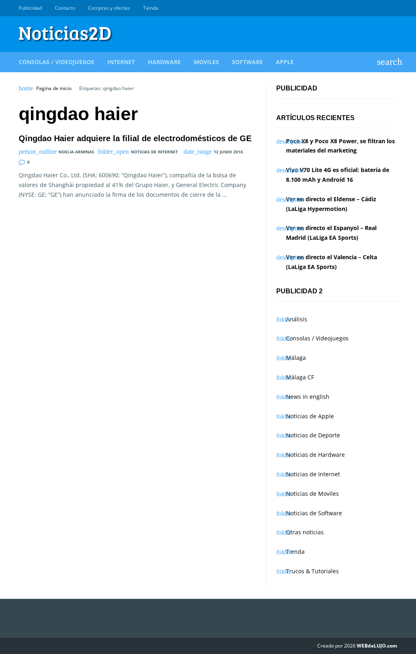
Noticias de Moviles (312, 493)
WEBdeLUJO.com (377, 645)
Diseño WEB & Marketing (383, 8)
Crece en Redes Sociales (393, 8)
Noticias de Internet (154, 152)
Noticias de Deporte (313, 435)
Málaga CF (300, 377)
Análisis (296, 319)
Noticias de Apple (310, 416)
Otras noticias (305, 532)
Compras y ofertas (109, 7)
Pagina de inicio (54, 88)
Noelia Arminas (76, 152)
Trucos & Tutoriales (312, 571)
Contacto (65, 7)
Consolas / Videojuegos (56, 62)
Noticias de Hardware (315, 454)
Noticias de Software (314, 513)
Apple (285, 62)
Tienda (150, 7)
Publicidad (30, 7)
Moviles (206, 62)
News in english (307, 396)
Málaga (296, 357)
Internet (121, 62)
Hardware (164, 62)
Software (247, 62)
